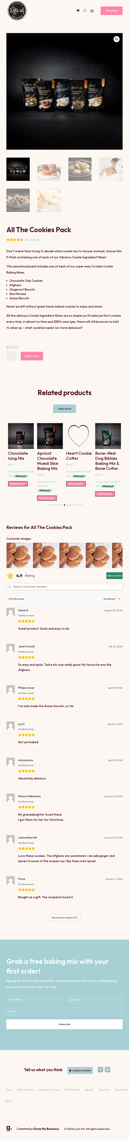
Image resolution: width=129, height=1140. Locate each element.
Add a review (114, 575)
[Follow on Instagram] (107, 1069)
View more (64, 408)
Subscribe (64, 1024)
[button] (117, 39)
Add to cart (32, 356)
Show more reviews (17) (64, 917)
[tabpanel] (21, 454)
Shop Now (111, 10)
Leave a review (81, 1070)
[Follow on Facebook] (100, 1069)
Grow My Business (46, 1129)
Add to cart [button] (17, 483)
